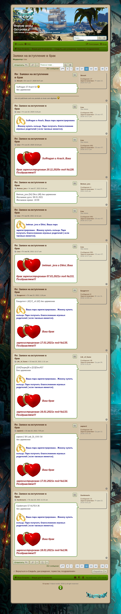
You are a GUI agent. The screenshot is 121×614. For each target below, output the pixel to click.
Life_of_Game (86, 357)
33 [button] (91, 68)
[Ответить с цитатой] (75, 75)
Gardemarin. (85, 495)
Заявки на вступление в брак (34, 55)
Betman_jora (85, 184)
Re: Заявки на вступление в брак (31, 76)
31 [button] (82, 68)
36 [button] (102, 68)
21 (91, 499)
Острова (46, 583)
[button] (62, 69)
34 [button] (96, 68)
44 (91, 430)
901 (91, 112)
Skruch (83, 75)
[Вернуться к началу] (60, 587)
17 (91, 79)
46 (91, 360)
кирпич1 (84, 426)
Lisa (25, 59)
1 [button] (71, 68)
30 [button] (77, 68)
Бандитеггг (85, 291)
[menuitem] (27, 44)
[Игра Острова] (44, 14)
